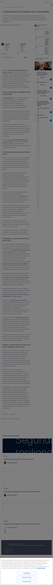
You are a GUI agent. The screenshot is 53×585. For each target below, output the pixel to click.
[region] (26, 571)
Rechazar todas (26, 577)
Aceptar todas (27, 581)
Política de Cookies (41, 568)
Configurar (26, 573)
